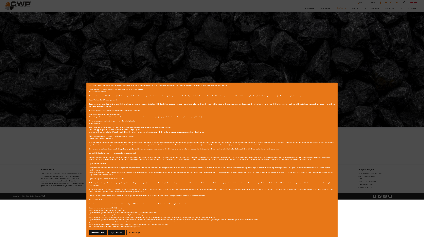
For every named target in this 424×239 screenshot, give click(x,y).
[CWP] (18, 6)
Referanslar (372, 8)
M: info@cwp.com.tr (365, 187)
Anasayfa (309, 8)
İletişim (412, 8)
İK (401, 8)
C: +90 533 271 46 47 (365, 184)
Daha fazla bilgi (97, 232)
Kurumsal (326, 8)
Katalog (389, 8)
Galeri (355, 8)
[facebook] (380, 2)
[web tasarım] (43, 196)
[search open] (404, 2)
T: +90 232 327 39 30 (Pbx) (367, 181)
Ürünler (341, 8)
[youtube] (397, 2)
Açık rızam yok (135, 232)
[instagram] (391, 2)
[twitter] (386, 2)
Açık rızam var (117, 232)
